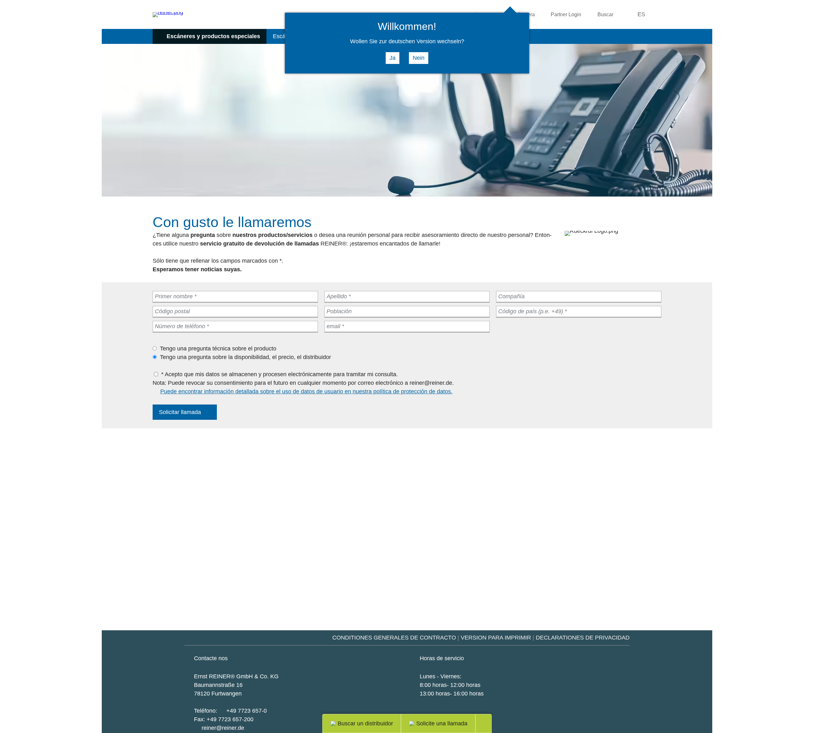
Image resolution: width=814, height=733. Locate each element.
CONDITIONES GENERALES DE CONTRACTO (394, 637)
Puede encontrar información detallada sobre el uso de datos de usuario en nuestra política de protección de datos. (306, 391)
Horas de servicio (442, 658)
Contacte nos (211, 658)
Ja (393, 58)
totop (488, 723)
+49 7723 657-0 (246, 711)
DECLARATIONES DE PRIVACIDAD (583, 637)
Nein (418, 58)
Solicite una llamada (441, 723)
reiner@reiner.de (223, 728)
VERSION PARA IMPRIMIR (496, 637)
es (641, 14)
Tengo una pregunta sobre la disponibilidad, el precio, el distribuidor (245, 357)
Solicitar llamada (180, 412)
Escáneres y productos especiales (213, 36)
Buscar (605, 14)
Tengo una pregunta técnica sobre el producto (218, 348)
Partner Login (566, 14)
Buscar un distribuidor (365, 723)
